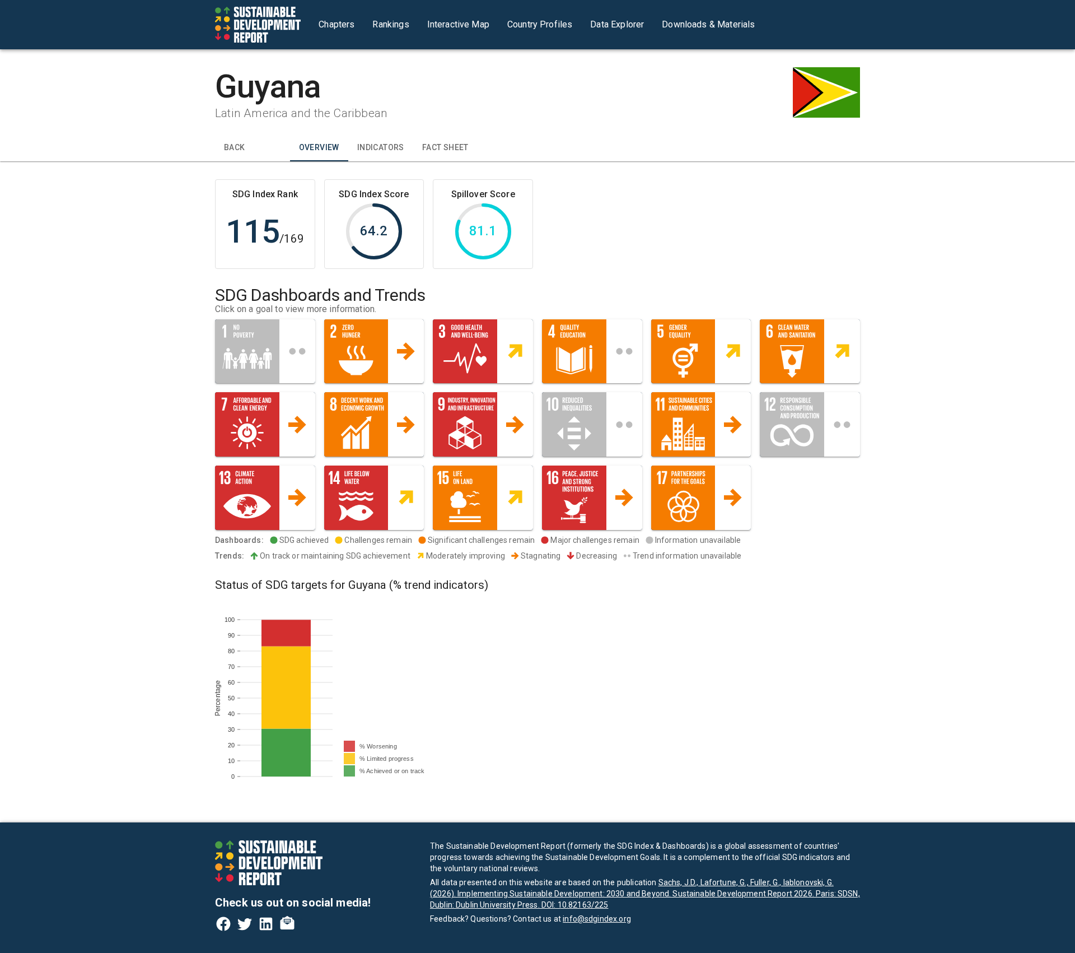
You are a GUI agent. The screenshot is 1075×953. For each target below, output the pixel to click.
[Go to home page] (258, 24)
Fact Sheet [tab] (445, 147)
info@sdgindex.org (597, 918)
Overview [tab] (319, 147)
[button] (265, 351)
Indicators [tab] (380, 147)
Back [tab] (234, 147)
